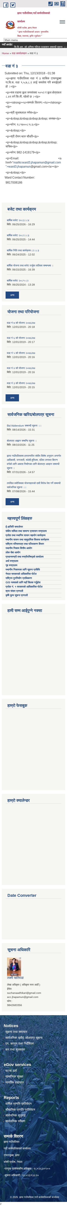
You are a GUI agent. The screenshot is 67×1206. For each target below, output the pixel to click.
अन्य (12, 295)
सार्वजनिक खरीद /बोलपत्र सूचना (23, 1038)
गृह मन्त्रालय (11, 565)
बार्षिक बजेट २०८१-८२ (17, 280)
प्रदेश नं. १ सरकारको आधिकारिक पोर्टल (24, 586)
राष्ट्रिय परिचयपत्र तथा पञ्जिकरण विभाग (25, 543)
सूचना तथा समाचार (16, 1032)
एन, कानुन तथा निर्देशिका (19, 1043)
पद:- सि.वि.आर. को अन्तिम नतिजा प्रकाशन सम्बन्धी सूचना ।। (32, 46)
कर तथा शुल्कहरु (15, 1049)
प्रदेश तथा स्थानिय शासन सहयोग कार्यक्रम (26, 535)
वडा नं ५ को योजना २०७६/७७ (21, 352)
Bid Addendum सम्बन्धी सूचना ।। (24, 425)
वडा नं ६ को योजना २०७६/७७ (21, 337)
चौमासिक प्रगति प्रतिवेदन (20, 1109)
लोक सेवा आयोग (13, 552)
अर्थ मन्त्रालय (12, 560)
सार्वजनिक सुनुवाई (15, 1115)
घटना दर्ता (11, 1071)
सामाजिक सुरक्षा (14, 1076)
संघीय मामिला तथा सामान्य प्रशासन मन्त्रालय (26, 530)
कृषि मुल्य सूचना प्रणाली (17, 595)
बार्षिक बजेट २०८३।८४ (18, 220)
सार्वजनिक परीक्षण (15, 1121)
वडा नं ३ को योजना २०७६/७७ (21, 383)
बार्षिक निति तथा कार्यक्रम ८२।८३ (23, 250)
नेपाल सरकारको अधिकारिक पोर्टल (21, 573)
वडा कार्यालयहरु (19, 53)
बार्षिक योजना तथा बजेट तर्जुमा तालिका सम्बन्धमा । (30, 265)
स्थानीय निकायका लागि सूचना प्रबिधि (23, 569)
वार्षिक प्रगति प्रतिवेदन (18, 1103)
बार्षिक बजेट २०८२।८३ (18, 235)
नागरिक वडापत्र (14, 1082)
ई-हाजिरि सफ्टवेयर (15, 526)
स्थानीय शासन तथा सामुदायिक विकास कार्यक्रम (27, 539)
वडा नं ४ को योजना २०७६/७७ (21, 368)
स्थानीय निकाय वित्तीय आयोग (19, 548)
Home (5, 53)
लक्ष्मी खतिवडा (15, 978)
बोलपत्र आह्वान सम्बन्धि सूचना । (22, 440)
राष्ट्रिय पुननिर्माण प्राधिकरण (19, 578)
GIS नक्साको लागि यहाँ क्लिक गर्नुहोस (23, 582)
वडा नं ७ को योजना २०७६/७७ (21, 322)
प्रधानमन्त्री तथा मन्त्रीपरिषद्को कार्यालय (25, 556)
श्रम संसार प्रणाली (14, 590)
